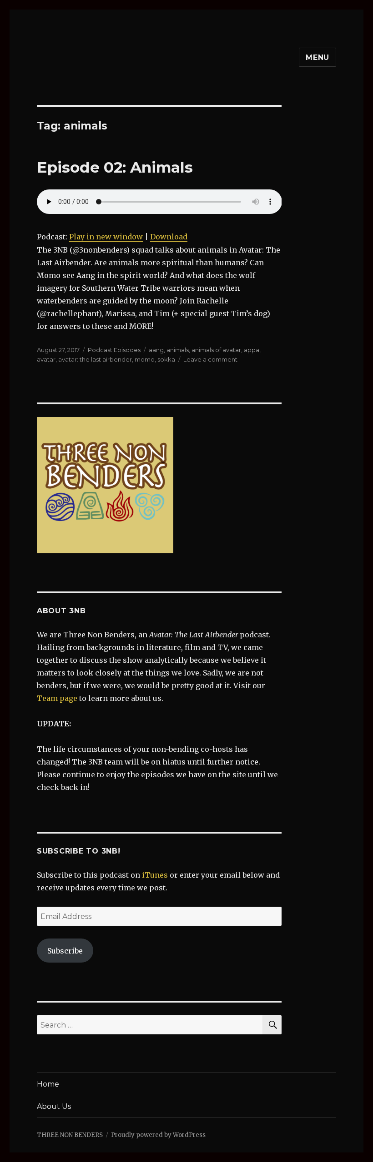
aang (156, 349)
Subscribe (65, 950)
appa (251, 349)
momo (145, 359)
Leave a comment (210, 359)
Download (168, 236)
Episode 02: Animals (115, 167)
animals (177, 349)
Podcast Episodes (114, 349)
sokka (166, 359)
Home (48, 1084)
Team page (57, 698)
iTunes (155, 874)
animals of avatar (216, 349)
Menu (317, 57)
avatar (46, 359)
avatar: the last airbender (95, 359)
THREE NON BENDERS (70, 1135)
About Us (54, 1106)
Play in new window (106, 236)
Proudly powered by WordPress (158, 1135)
